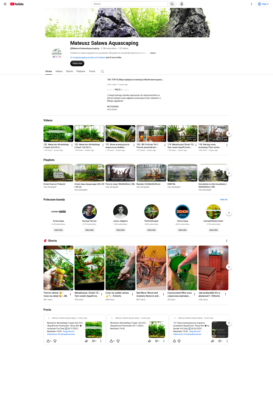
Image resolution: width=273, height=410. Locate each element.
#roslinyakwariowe (66, 334)
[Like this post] (174, 341)
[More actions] (72, 145)
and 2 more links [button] (113, 57)
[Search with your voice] (182, 4)
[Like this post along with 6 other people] (111, 341)
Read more (112, 110)
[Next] (229, 133)
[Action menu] (101, 341)
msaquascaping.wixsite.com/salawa (88, 57)
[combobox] (130, 4)
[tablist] (136, 71)
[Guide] (5, 4)
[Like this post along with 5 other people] (48, 341)
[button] (112, 109)
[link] (74, 330)
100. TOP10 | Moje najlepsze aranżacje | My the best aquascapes (135, 79)
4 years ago (208, 318)
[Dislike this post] (55, 341)
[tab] (48, 71)
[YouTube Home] (16, 4)
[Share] (86, 341)
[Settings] (251, 4)
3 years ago (82, 318)
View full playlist (50, 187)
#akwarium (52, 334)
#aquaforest (68, 331)
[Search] (172, 4)
